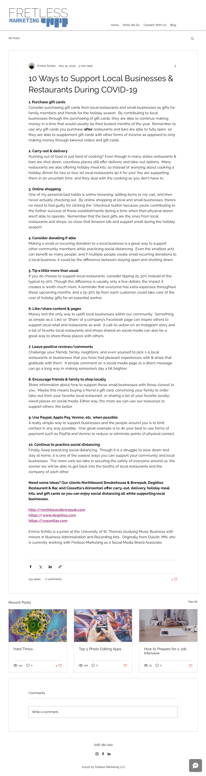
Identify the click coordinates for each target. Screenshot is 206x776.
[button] (192, 38)
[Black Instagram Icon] (97, 754)
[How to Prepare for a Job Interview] (168, 625)
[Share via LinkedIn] (50, 567)
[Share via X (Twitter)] (40, 567)
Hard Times (23, 649)
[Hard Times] (38, 625)
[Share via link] (60, 567)
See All (193, 601)
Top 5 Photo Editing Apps (100, 649)
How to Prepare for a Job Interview (165, 651)
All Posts (14, 38)
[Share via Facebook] (30, 567)
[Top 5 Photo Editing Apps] (103, 625)
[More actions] (175, 65)
